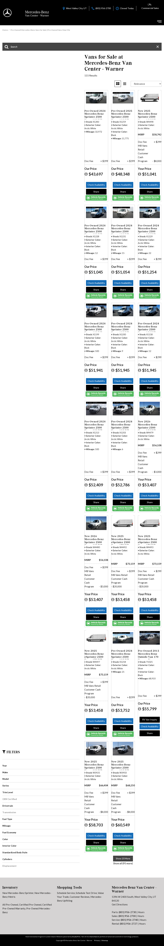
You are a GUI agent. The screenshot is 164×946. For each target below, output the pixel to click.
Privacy (97, 940)
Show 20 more (123, 858)
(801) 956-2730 (127, 912)
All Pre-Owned (10, 904)
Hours (141, 912)
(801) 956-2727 (128, 923)
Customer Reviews (80, 896)
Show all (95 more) (123, 863)
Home (5, 30)
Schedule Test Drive (86, 892)
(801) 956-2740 (129, 919)
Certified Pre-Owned (30, 904)
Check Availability (96, 184)
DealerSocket (94, 937)
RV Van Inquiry (149, 719)
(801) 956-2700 (127, 916)
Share (96, 191)
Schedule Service (66, 892)
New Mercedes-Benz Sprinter (17, 892)
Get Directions (120, 904)
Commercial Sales (150, 8)
